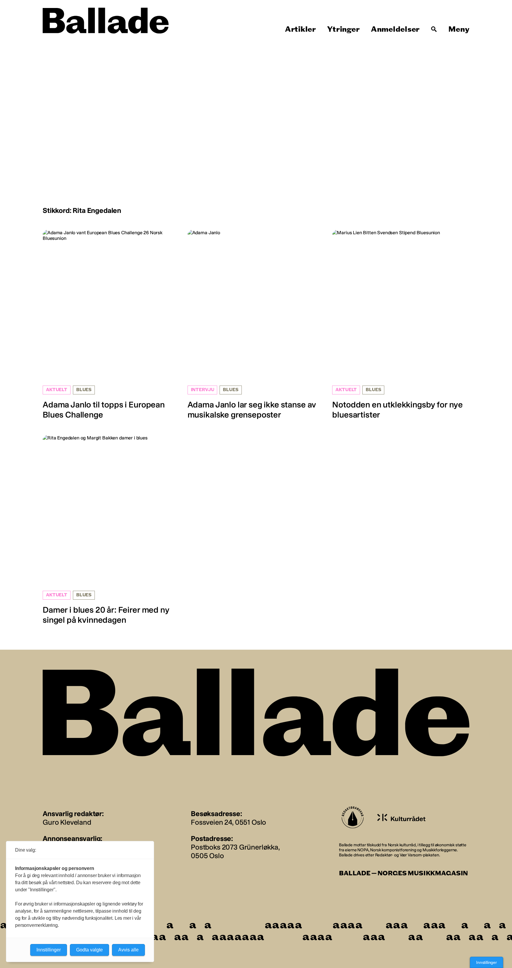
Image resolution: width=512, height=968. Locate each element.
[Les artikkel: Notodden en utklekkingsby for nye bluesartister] (400, 325)
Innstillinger (486, 962)
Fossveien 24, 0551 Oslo (228, 822)
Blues (84, 389)
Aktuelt (56, 389)
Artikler (300, 29)
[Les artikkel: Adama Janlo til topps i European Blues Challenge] (111, 325)
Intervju (202, 389)
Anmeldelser (395, 29)
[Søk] (434, 29)
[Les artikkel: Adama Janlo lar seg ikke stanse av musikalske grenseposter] (256, 325)
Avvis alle (128, 949)
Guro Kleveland (67, 822)
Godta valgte (89, 949)
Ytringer (343, 29)
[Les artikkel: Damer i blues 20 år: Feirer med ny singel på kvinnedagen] (111, 530)
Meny (458, 29)
